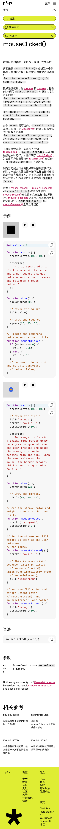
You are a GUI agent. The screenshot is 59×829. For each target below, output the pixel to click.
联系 (42, 781)
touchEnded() (10, 151)
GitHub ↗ (45, 808)
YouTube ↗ (46, 818)
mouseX (28, 88)
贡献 (24, 788)
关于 (24, 794)
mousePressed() (20, 188)
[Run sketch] (25, 225)
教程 (24, 781)
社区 (24, 791)
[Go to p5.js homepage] (7, 3)
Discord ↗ (45, 821)
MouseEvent (29, 128)
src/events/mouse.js (40, 685)
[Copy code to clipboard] (51, 245)
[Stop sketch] (33, 225)
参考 (24, 778)
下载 (42, 778)
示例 (24, 785)
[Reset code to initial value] (51, 253)
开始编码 (27, 797)
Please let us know (44, 682)
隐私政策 (45, 788)
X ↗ (42, 814)
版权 (42, 785)
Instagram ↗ (47, 811)
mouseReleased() (42, 188)
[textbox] (29, 309)
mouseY (41, 88)
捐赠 (24, 800)
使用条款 (45, 791)
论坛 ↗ (43, 824)
